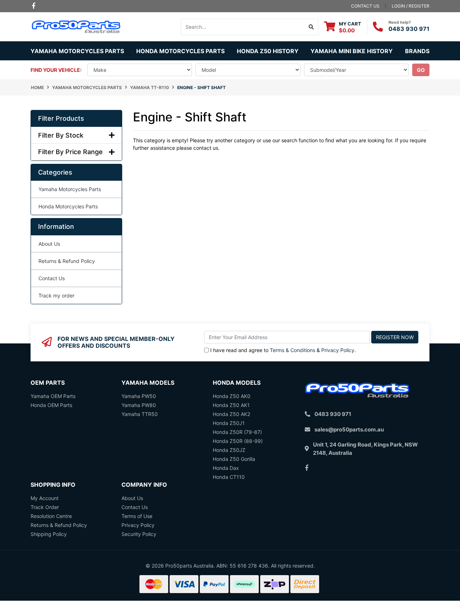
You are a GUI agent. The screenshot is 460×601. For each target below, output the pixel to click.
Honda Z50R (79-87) (237, 432)
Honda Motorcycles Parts (68, 206)
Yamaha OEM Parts (53, 396)
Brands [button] (417, 51)
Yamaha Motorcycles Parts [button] (77, 51)
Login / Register (410, 6)
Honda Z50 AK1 (231, 405)
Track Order (45, 507)
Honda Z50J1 (229, 423)
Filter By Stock (60, 135)
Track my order (56, 295)
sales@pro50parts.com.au (349, 429)
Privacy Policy (337, 350)
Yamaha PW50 (138, 396)
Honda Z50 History (268, 51)
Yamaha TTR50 (139, 414)
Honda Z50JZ (229, 450)
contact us (365, 6)
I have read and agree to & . (283, 350)
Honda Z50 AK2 (231, 414)
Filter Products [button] (61, 118)
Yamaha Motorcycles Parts (69, 189)
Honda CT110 (229, 477)
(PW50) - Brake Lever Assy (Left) (56, 572)
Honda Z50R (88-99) (238, 441)
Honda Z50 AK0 (231, 396)
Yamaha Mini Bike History (351, 51)
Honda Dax (226, 468)
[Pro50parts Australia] (76, 26)
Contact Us (51, 278)
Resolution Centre (51, 516)
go (421, 70)
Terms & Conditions (292, 350)
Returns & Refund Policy (66, 261)
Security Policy (138, 534)
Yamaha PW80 (138, 405)
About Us (49, 244)
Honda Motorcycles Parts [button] (180, 51)
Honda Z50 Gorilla (234, 459)
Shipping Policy (49, 534)
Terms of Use (136, 516)
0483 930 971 (408, 28)
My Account (45, 498)
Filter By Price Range (70, 152)
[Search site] (311, 27)
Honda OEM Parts (51, 405)
